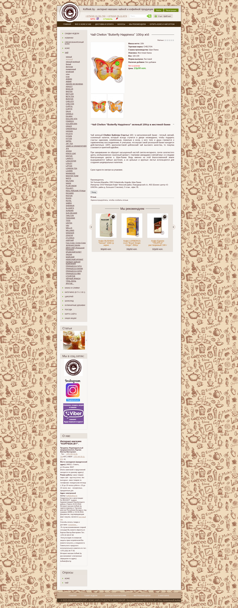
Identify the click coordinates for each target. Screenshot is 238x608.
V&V (67, 225)
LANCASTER (71, 161)
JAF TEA (69, 144)
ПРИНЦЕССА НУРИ (74, 271)
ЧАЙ (66, 583)
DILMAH (69, 116)
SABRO (69, 203)
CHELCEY (70, 101)
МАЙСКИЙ (70, 257)
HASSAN (69, 131)
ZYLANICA (70, 238)
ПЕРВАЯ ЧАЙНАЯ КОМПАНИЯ (73, 263)
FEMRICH (70, 121)
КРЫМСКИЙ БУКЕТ (74, 252)
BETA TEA (70, 96)
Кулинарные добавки (75, 305)
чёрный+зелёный (73, 62)
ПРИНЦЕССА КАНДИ (74, 269)
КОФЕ (67, 578)
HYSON (69, 136)
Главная (67, 24)
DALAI (68, 111)
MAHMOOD (70, 173)
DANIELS (69, 114)
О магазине (118, 30)
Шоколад (69, 301)
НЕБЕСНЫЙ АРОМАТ (74, 259)
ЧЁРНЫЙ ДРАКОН (73, 279)
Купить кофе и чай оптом (162, 24)
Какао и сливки (72, 288)
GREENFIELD (71, 129)
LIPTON (69, 166)
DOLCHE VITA (71, 119)
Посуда (68, 310)
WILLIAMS (70, 230)
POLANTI (69, 188)
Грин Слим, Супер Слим (76, 243)
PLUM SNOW (71, 186)
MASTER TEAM (72, 176)
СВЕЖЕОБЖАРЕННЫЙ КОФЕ (74, 43)
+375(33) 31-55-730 (95, 16)
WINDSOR (70, 233)
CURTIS (69, 109)
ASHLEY (69, 86)
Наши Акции (70, 318)
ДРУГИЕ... (70, 284)
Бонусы (121, 24)
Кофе (67, 48)
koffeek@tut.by (71, 496)
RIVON (68, 198)
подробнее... (72, 525)
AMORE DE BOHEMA (74, 84)
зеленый (69, 59)
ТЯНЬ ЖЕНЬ (71, 281)
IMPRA (68, 141)
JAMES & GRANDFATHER (76, 146)
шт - (164, 16)
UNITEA (69, 223)
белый (68, 64)
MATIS (68, 178)
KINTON (69, 156)
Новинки (69, 38)
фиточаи (69, 67)
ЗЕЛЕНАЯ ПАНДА (73, 245)
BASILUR (69, 89)
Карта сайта (70, 314)
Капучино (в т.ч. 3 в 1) (75, 292)
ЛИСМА (69, 254)
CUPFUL (69, 106)
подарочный (71, 69)
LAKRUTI (69, 158)
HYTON (69, 139)
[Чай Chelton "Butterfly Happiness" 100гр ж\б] (99, 106)
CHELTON (70, 104)
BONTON (69, 99)
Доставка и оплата (104, 24)
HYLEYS (69, 134)
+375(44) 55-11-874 (117, 16)
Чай (66, 53)
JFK (67, 149)
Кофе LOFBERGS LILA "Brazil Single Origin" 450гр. (131, 243)
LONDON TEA (71, 168)
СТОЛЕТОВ (70, 276)
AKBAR (69, 82)
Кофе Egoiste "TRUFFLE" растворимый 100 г (158, 243)
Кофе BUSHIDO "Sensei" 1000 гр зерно (106, 243)
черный (69, 57)
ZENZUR (69, 235)
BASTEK (69, 91)
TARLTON (70, 216)
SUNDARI (70, 211)
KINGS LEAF (71, 153)
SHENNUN (70, 206)
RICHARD (70, 193)
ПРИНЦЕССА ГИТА (74, 266)
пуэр (68, 77)
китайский (70, 72)
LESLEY (69, 163)
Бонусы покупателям (115, 596)
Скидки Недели (72, 33)
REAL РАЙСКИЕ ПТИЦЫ (75, 191)
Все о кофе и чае (83, 24)
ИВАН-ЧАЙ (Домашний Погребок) (75, 249)
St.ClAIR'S (70, 208)
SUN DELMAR (71, 213)
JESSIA (69, 151)
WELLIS (69, 228)
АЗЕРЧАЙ (70, 240)
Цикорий (69, 297)
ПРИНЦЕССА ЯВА (73, 274)
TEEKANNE (70, 218)
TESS (68, 220)
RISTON (69, 196)
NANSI (68, 183)
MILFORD (70, 181)
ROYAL (69, 201)
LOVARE (69, 171)
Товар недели (90, 596)
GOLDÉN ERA (71, 124)
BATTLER (70, 94)
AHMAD (69, 79)
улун (68, 74)
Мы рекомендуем (137, 24)
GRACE (69, 126)
